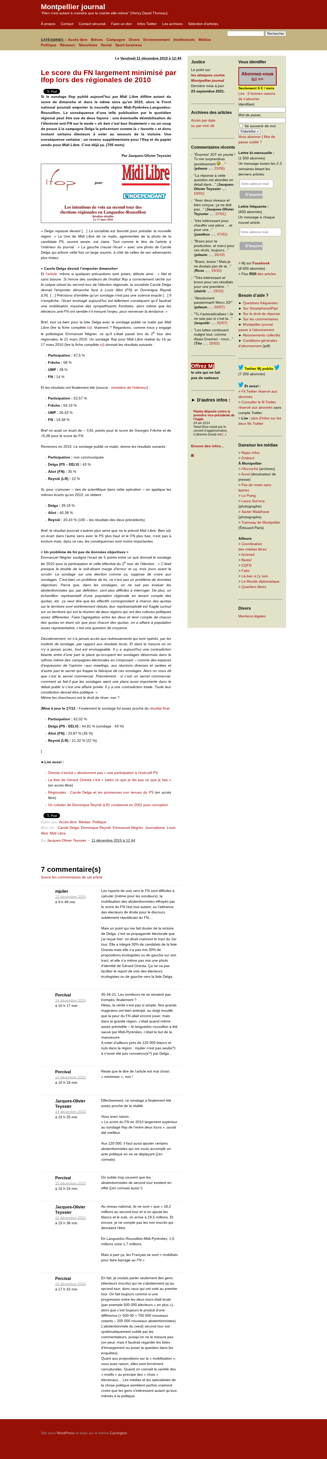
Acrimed (247, 554)
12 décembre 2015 (70, 897)
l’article (51, 274)
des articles (267, 274)
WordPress (66, 1433)
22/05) (219, 168)
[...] (224, 434)
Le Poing (248, 495)
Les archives (172, 24)
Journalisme (155, 828)
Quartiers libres (253, 587)
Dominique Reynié (96, 828)
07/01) (221, 214)
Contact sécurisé (92, 24)
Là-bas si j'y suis (254, 576)
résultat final (159, 708)
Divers (134, 40)
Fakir (245, 571)
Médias (204, 40)
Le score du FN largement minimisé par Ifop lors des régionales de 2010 (108, 76)
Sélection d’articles (203, 24)
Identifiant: (246, 104)
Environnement (156, 40)
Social (106, 45)
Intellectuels (184, 40)
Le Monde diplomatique (260, 581)
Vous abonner (249, 137)
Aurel (245, 474)
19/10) (216, 270)
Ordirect (247, 458)
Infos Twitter (147, 24)
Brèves (97, 40)
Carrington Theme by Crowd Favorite (254, 1431)
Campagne (116, 40)
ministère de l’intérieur (129, 387)
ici (88, 327)
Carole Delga (68, 828)
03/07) (219, 307)
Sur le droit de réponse (261, 314)
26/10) (219, 255)
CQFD (246, 565)
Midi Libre (58, 833)
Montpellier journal (73, 7)
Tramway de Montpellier (260, 522)
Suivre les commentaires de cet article (71, 877)
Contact (67, 24)
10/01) (199, 193)
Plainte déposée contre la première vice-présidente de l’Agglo (214, 415)
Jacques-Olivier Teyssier (66, 840)
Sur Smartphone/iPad (260, 308)
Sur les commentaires (260, 319)
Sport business (128, 45)
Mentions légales (252, 616)
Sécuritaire (88, 45)
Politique (48, 45)
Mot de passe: (249, 115)
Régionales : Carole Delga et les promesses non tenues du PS (101, 792)
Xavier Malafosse (255, 512)
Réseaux (67, 45)
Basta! (246, 560)
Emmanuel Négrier (128, 828)
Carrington (118, 1433)
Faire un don (121, 24)
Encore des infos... (207, 446)
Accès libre (77, 40)
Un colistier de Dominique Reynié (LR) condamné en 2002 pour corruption (108, 805)
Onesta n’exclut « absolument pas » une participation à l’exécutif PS (103, 773)
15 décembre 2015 (70, 1183)
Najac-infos (250, 453)
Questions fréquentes (260, 303)
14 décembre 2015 (70, 1000)
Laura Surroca (253, 501)
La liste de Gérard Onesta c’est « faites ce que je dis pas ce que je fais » (109, 780)
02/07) (222, 323)
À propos (48, 24)
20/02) (214, 343)
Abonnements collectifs (261, 335)
